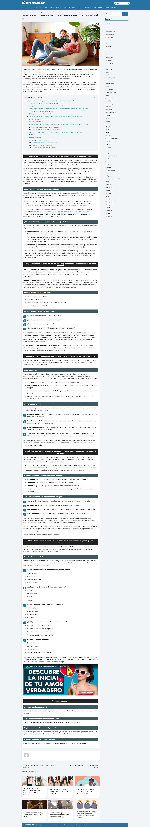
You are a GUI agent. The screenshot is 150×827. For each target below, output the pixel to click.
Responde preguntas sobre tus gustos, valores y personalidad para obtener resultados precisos (58, 109)
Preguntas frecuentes (35, 138)
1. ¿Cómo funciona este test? (40, 140)
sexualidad (109, 187)
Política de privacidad (81, 825)
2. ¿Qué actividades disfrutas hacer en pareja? (46, 129)
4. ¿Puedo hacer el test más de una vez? (44, 148)
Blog (41, 8)
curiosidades (110, 98)
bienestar (109, 69)
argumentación (110, 52)
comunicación (76, 8)
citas (107, 81)
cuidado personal (111, 92)
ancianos (109, 46)
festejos (108, 124)
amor (46, 8)
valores (108, 207)
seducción (109, 184)
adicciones (109, 29)
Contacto (46, 825)
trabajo (108, 199)
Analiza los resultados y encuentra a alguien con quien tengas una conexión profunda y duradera (59, 124)
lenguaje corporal (111, 156)
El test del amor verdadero (39, 135)
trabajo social (110, 205)
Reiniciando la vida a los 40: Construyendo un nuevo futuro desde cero (39, 766)
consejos (108, 86)
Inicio (35, 8)
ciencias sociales (111, 78)
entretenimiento (111, 112)
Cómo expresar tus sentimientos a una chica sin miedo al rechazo (81, 766)
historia (108, 141)
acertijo (108, 23)
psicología (109, 167)
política (108, 164)
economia (109, 107)
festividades (109, 127)
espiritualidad (110, 115)
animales (109, 49)
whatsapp (109, 216)
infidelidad (109, 147)
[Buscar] (128, 3)
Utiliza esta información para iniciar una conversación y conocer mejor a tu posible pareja (56, 132)
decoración (109, 101)
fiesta (108, 130)
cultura (108, 95)
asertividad (109, 57)
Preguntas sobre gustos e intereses (42, 111)
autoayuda (109, 63)
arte (107, 55)
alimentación (87, 8)
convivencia (109, 89)
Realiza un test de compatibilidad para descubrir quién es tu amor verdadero (52, 101)
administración (110, 32)
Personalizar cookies (55, 825)
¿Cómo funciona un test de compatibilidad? (44, 103)
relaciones (67, 8)
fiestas (108, 132)
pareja (108, 161)
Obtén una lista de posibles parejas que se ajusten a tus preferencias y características (55, 116)
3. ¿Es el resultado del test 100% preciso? (44, 145)
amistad (58, 8)
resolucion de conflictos (113, 179)
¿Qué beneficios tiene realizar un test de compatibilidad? (48, 106)
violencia (108, 213)
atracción (109, 60)
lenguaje (108, 153)
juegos (108, 150)
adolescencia (110, 34)
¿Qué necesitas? (36, 119)
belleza (113, 8)
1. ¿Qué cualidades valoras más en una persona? (46, 127)
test (107, 196)
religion (108, 176)
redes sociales (98, 8)
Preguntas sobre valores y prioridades (43, 114)
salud (52, 8)
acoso (108, 26)
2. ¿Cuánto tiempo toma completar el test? (45, 143)
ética (107, 118)
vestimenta (109, 210)
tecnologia (109, 193)
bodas (108, 75)
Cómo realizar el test (37, 122)
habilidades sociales (112, 138)
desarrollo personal (111, 104)
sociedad (109, 190)
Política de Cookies (68, 825)
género (108, 135)
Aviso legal (39, 825)
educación (109, 109)
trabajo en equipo (111, 202)
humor (108, 144)
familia (107, 8)
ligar (107, 158)
